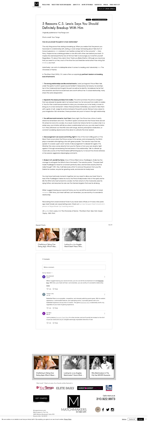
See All (110, 224)
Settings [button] (124, 419)
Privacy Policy (67, 419)
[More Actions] (105, 277)
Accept (140, 419)
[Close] (146, 419)
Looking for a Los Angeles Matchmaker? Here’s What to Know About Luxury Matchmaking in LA (73, 245)
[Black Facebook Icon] (103, 410)
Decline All (132, 419)
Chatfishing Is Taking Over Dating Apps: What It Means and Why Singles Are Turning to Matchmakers (47, 245)
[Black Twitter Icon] (108, 410)
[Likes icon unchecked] (47, 289)
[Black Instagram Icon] (112, 410)
